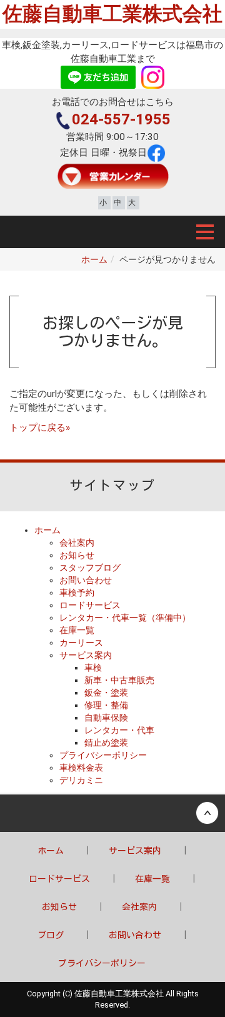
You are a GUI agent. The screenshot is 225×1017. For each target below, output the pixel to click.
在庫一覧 (76, 630)
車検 (93, 668)
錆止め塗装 (106, 743)
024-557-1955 (121, 119)
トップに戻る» (39, 427)
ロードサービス (90, 605)
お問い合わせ (85, 580)
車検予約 (76, 593)
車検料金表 (81, 768)
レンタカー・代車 (119, 730)
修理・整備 (106, 705)
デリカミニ (81, 780)
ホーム (94, 259)
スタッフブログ (90, 568)
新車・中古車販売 (119, 680)
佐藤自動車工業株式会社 (112, 14)
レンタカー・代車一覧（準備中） (125, 618)
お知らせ (76, 555)
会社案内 (76, 543)
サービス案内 (85, 655)
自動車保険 (106, 718)
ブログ (51, 935)
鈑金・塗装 (106, 693)
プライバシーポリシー (103, 755)
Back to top (112, 813)
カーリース (81, 643)
